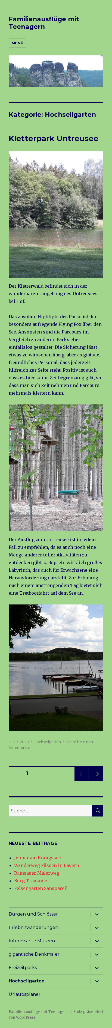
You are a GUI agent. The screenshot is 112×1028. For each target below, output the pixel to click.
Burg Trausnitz (31, 880)
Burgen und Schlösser (33, 914)
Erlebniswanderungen (33, 927)
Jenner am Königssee (37, 857)
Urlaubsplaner (25, 994)
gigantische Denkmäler (34, 954)
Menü (17, 43)
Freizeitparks (23, 967)
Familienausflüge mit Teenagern (44, 23)
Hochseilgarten (47, 742)
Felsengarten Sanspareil (41, 888)
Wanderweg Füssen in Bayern (46, 865)
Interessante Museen (32, 940)
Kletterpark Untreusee (53, 138)
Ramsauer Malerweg (36, 873)
